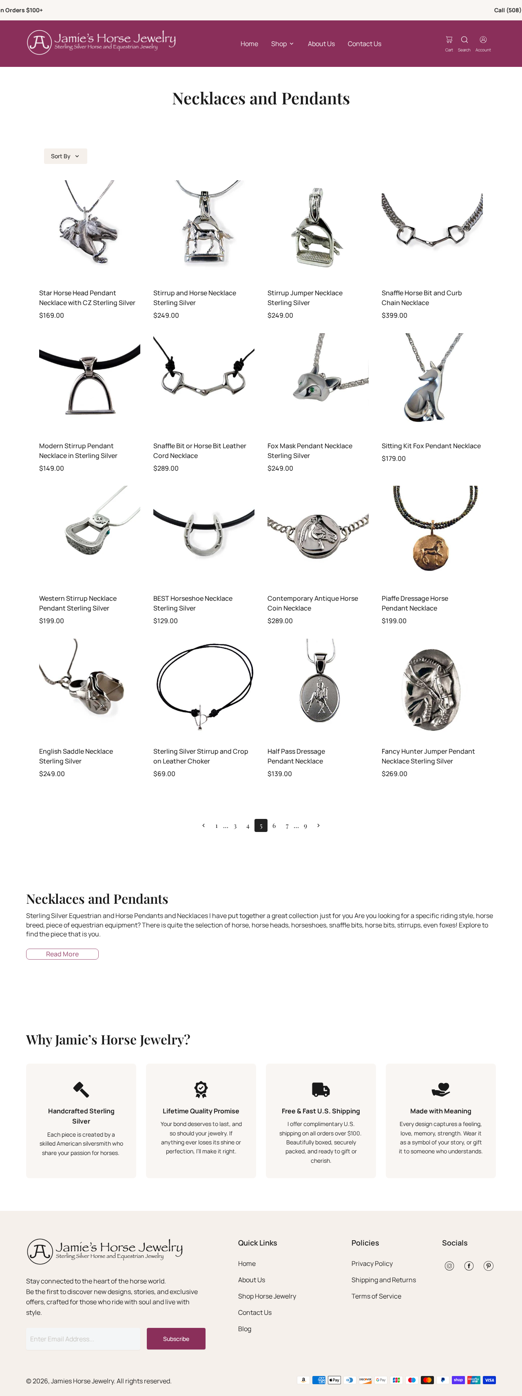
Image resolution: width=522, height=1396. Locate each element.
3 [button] (235, 825)
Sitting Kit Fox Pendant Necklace (431, 445)
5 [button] (261, 825)
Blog (244, 1328)
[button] (203, 825)
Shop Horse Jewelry (267, 1296)
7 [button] (287, 825)
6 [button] (274, 825)
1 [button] (216, 825)
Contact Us (364, 43)
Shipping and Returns (384, 1279)
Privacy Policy (372, 1263)
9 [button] (305, 825)
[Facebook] (469, 1266)
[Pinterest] (488, 1266)
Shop (279, 43)
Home (249, 43)
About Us (321, 43)
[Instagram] (449, 1266)
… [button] (225, 825)
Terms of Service (376, 1296)
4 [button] (248, 825)
